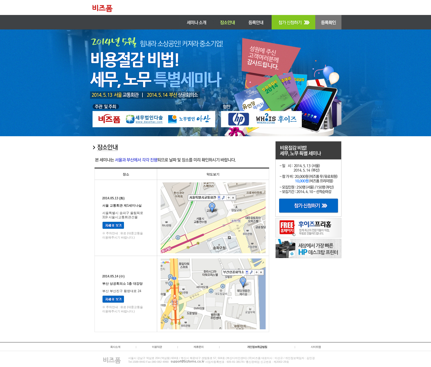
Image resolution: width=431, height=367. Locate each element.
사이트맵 (316, 346)
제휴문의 (199, 346)
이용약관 (157, 346)
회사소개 (115, 346)
